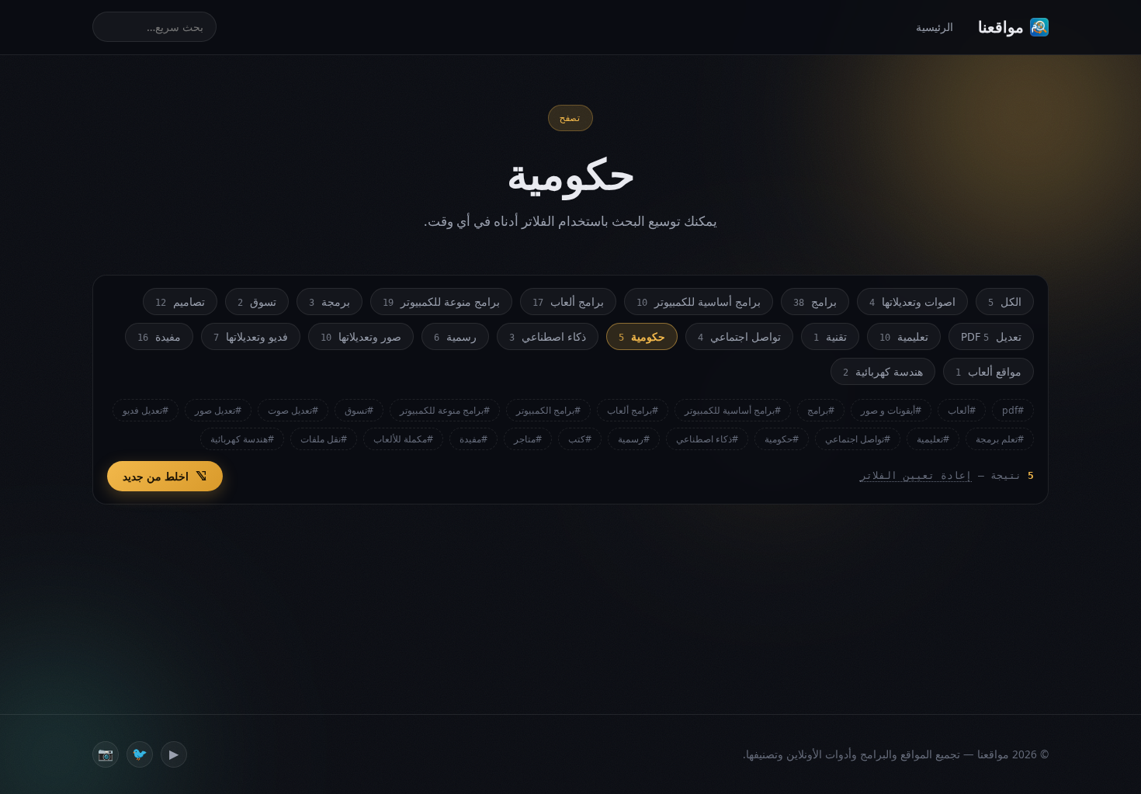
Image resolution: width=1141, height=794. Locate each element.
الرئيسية (934, 26)
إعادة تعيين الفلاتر (916, 475)
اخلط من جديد (156, 476)
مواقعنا (1001, 26)
